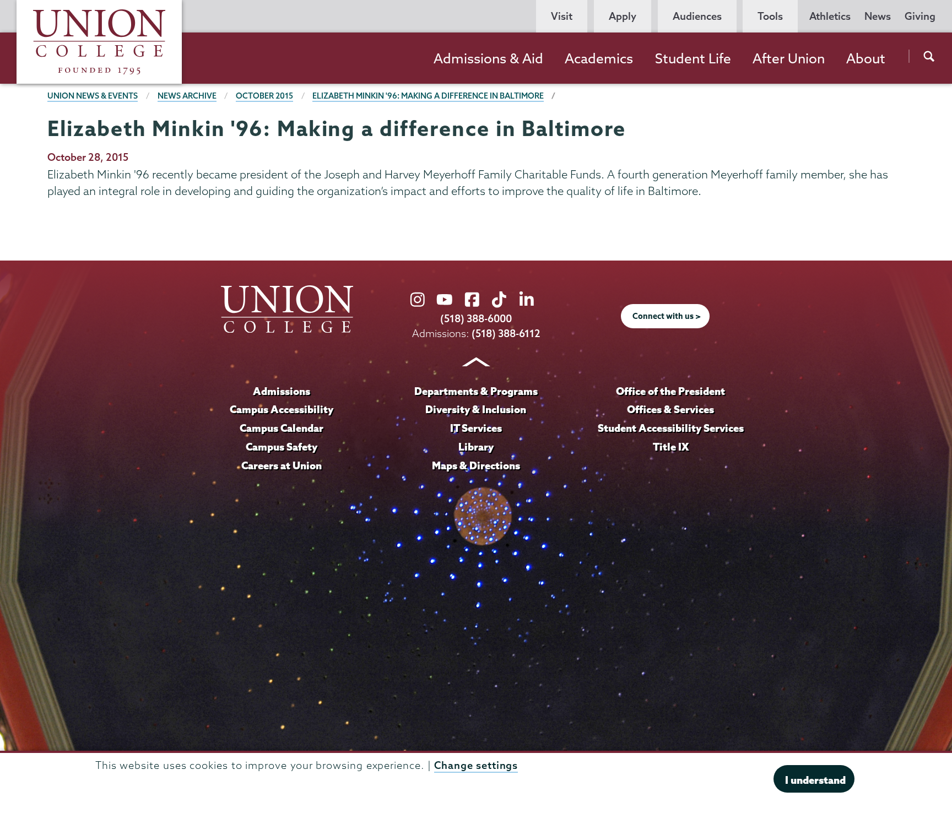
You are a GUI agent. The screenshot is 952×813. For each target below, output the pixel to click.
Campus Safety (281, 446)
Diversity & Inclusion (475, 409)
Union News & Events (92, 96)
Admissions (281, 391)
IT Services (476, 428)
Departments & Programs (476, 391)
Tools (770, 16)
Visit (561, 16)
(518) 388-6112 (506, 333)
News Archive (187, 96)
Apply (622, 16)
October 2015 (264, 96)
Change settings (476, 765)
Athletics (830, 16)
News (877, 16)
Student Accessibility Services (671, 428)
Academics (599, 58)
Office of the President (670, 391)
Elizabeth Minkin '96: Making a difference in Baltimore (428, 96)
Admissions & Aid (488, 58)
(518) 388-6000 (476, 318)
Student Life (693, 58)
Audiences (697, 16)
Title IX (671, 446)
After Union (789, 58)
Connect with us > (666, 316)
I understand (815, 780)
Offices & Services (670, 409)
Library (476, 446)
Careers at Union (281, 465)
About (865, 58)
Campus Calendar (281, 428)
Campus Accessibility (281, 409)
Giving (920, 16)
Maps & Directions (476, 465)
